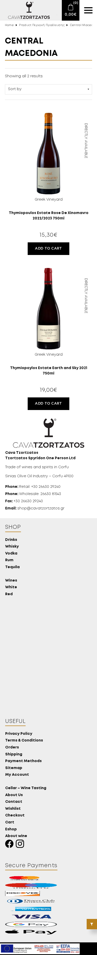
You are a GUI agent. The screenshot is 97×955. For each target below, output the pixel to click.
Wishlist (13, 809)
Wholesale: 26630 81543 (33, 494)
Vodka (11, 553)
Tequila (12, 567)
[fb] (10, 845)
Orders (12, 747)
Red (9, 594)
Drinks (11, 540)
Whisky (12, 546)
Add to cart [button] (48, 248)
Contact (13, 802)
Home (9, 25)
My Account (17, 775)
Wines (11, 580)
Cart (9, 822)
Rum (9, 560)
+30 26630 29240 (24, 501)
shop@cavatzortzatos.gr (34, 508)
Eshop (11, 829)
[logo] (25, 10)
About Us (14, 795)
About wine (16, 836)
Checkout (15, 815)
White (11, 587)
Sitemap (13, 768)
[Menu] (88, 10)
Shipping (13, 754)
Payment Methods (23, 761)
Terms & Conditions (24, 740)
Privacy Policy (18, 734)
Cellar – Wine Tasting (25, 788)
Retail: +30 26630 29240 (33, 486)
